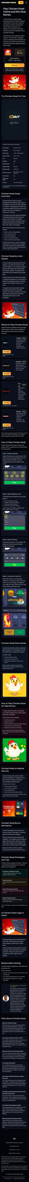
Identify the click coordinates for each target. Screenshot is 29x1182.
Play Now (6, 352)
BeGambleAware (14, 1146)
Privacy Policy (8, 1178)
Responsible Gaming (19, 1178)
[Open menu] (26, 2)
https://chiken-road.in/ (14, 1153)
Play (21, 2)
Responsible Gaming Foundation (14, 1142)
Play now (14, 65)
